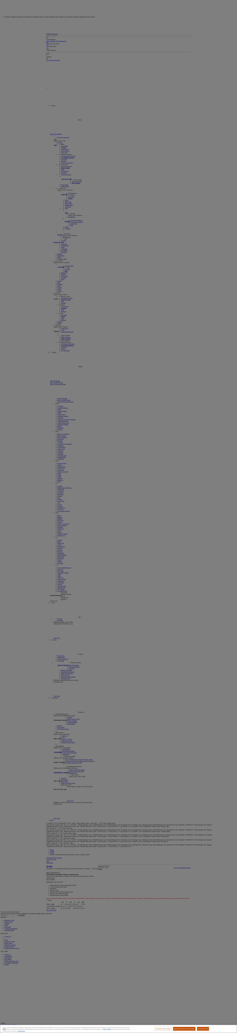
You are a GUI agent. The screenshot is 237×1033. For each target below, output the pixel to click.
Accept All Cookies (203, 1028)
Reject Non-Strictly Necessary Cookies (184, 1028)
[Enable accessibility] (4, 1029)
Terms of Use (21, 1031)
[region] (118, 1029)
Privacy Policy (107, 1029)
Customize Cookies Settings (163, 1028)
